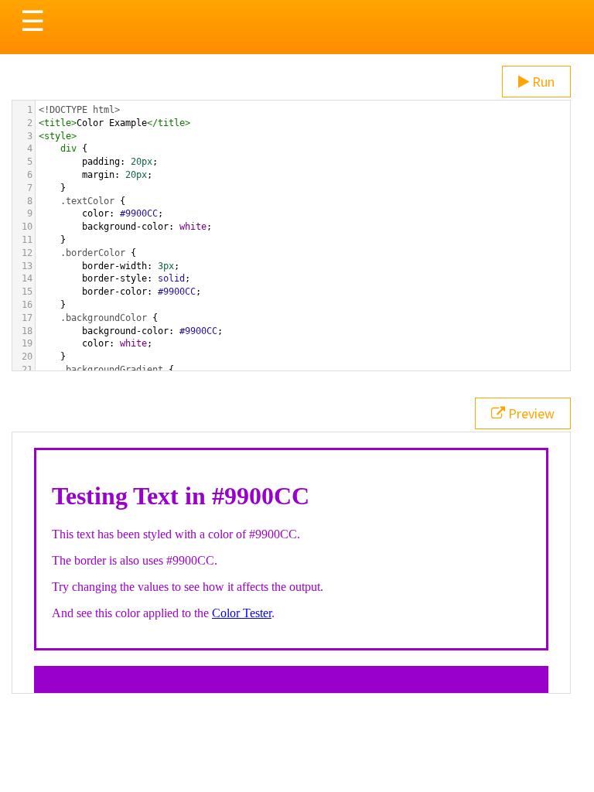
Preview (530, 413)
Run (542, 81)
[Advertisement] (297, 753)
